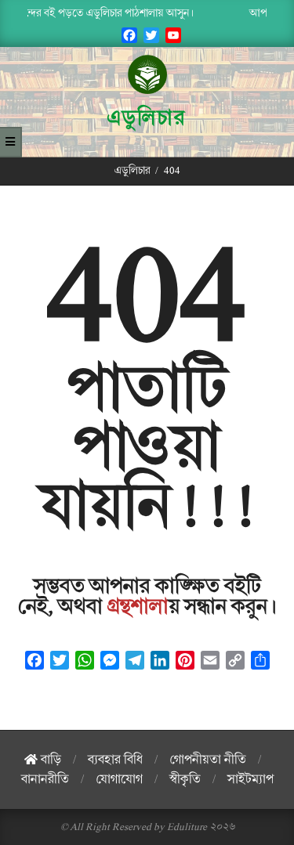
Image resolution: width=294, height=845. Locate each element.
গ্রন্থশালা (138, 607)
